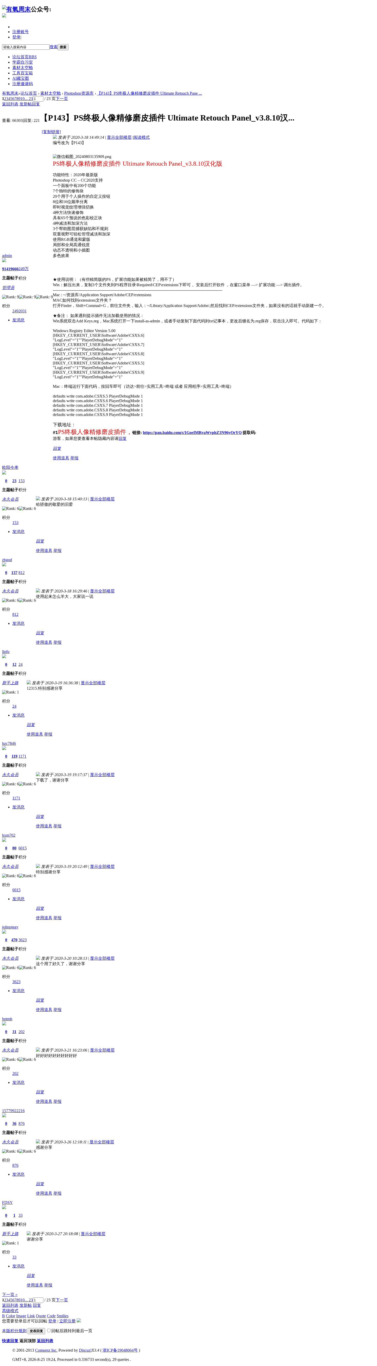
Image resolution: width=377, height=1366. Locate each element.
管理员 (8, 287)
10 (23, 98)
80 (14, 848)
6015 (22, 848)
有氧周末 (10, 93)
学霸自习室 (22, 62)
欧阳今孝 (10, 467)
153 (21, 481)
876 (21, 1123)
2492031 (19, 311)
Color (10, 1316)
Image (21, 1316)
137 (14, 572)
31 (14, 1032)
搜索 (53, 47)
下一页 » (9, 1294)
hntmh (7, 1019)
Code (51, 1316)
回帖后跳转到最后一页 (71, 1331)
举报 (74, 458)
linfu (5, 651)
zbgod (7, 560)
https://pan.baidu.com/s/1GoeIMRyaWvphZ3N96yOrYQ (192, 432)
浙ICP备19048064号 (120, 1350)
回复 (36, 104)
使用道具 (61, 458)
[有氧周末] (16, 9)
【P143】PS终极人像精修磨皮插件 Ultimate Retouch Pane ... (149, 93)
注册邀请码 (22, 84)
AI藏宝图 (20, 78)
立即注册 (67, 1321)
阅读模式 (141, 137)
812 (21, 572)
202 (21, 1032)
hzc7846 (9, 743)
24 (20, 664)
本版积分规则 (14, 1331)
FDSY (7, 1202)
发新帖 (25, 104)
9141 (6, 269)
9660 (14, 269)
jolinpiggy (10, 927)
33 (20, 1215)
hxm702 (8, 835)
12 (14, 664)
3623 (22, 940)
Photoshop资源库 (79, 93)
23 (14, 481)
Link (31, 1316)
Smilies (62, 1316)
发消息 (18, 320)
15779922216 (13, 1110)
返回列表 (10, 104)
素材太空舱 (22, 67)
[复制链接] (51, 132)
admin (7, 255)
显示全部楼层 (119, 137)
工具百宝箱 (22, 73)
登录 (16, 37)
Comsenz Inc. (46, 1350)
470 (14, 940)
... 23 (29, 98)
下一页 (62, 98)
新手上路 (10, 683)
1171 (22, 756)
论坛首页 (24, 57)
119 (14, 756)
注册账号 (20, 31)
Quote (41, 1316)
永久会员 (10, 499)
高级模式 (10, 1311)
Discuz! (85, 1350)
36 (14, 1123)
